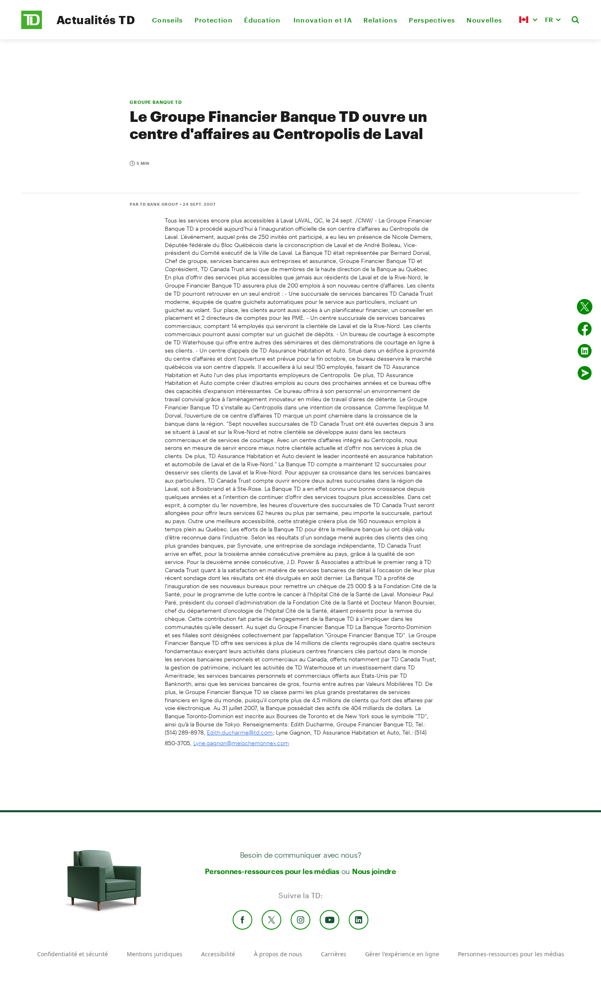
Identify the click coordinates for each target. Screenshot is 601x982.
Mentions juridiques (154, 954)
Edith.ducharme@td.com (240, 732)
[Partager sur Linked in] (585, 351)
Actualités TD (95, 19)
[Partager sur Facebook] (585, 329)
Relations (380, 20)
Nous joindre (374, 871)
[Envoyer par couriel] (585, 373)
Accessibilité (218, 954)
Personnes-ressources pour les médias (272, 871)
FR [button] (549, 19)
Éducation (263, 20)
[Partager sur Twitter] (585, 307)
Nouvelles (484, 20)
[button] (528, 20)
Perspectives (432, 20)
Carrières (333, 954)
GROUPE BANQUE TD (156, 102)
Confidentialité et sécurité (72, 954)
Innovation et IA (323, 20)
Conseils (167, 20)
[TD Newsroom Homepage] (31, 27)
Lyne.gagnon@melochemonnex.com (241, 742)
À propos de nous (278, 954)
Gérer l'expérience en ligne (402, 954)
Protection (214, 20)
